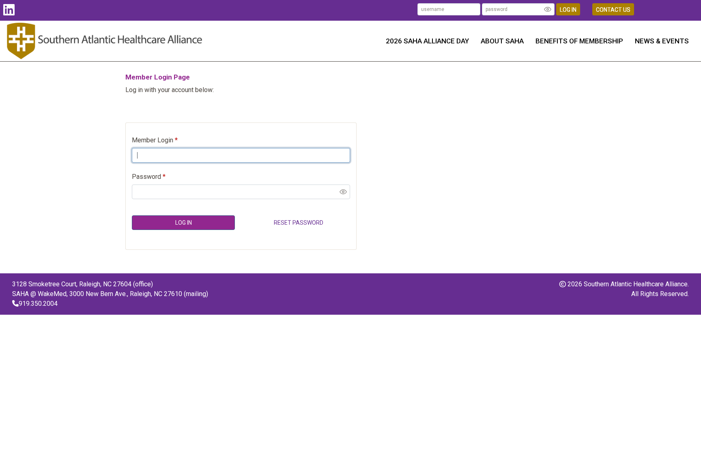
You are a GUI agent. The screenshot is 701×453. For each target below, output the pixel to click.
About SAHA (502, 41)
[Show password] (547, 9)
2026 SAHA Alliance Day (427, 41)
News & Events (662, 41)
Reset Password (298, 222)
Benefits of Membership (579, 41)
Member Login (152, 140)
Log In (568, 9)
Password (146, 176)
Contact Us (613, 9)
